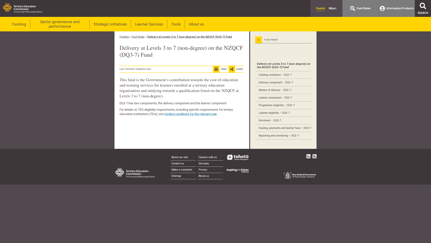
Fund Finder (271, 39)
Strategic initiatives (110, 24)
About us (196, 24)
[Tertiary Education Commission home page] (22, 8)
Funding (19, 24)
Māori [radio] (332, 8)
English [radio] (320, 8)
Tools (176, 24)
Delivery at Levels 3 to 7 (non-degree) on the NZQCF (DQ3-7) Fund (189, 36)
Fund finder (138, 36)
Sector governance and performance (60, 24)
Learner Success (149, 24)
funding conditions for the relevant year (190, 114)
